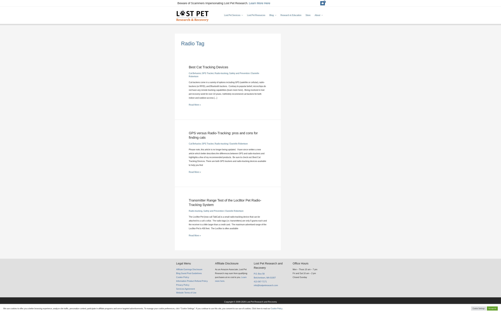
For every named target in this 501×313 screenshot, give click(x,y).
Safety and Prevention (239, 73)
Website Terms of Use (186, 293)
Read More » (195, 105)
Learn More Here (259, 3)
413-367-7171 (260, 281)
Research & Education (291, 15)
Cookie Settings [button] (479, 308)
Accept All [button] (492, 308)
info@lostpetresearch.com (266, 285)
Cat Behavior (195, 73)
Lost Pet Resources (256, 15)
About (317, 15)
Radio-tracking (221, 73)
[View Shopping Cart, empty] (322, 3)
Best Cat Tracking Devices (208, 67)
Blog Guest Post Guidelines (189, 273)
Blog (271, 15)
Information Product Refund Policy (192, 281)
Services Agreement (185, 289)
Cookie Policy (182, 277)
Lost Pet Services (232, 15)
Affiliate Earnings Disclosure (189, 269)
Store (308, 15)
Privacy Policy (182, 285)
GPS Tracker (208, 73)
